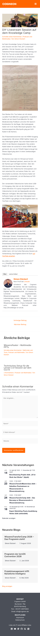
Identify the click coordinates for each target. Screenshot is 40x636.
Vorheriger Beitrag (20, 320)
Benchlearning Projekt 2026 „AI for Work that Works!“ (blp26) (22, 476)
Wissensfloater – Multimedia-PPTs (18, 346)
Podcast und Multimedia (16, 352)
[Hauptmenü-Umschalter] (35, 4)
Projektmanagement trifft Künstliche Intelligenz (16, 572)
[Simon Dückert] (8, 283)
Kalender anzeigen (8, 518)
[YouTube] (15, 629)
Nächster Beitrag (20, 324)
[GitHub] (22, 629)
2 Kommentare (8, 373)
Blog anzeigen (7, 586)
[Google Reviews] (25, 629)
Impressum (20, 617)
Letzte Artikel (13, 274)
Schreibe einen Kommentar (12, 37)
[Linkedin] (12, 629)
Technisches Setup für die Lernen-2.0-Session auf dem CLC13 (17, 367)
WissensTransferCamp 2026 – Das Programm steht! (19, 537)
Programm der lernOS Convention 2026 (15, 555)
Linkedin (27, 281)
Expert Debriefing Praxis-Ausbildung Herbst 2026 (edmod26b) (23, 512)
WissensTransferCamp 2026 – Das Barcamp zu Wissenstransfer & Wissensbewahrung (22, 500)
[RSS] (28, 629)
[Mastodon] (18, 629)
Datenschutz (20, 620)
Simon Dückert (21, 279)
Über (4, 274)
